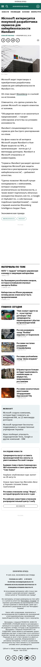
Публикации (15, 12)
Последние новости (12, 451)
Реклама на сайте (16, 579)
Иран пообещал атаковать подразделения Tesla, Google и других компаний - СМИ (17, 436)
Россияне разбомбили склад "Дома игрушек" (27, 357)
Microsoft (22, 218)
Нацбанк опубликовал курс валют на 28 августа (19, 476)
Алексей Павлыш (7, 35)
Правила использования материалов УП (20, 584)
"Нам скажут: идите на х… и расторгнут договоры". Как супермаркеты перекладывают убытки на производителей (28, 317)
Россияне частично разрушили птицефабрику (26, 345)
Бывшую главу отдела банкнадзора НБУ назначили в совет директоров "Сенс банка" (20, 467)
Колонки (25, 12)
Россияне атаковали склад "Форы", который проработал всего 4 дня (19, 493)
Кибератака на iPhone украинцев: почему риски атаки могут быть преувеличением (17, 294)
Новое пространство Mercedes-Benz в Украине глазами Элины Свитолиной (20, 484)
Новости (5, 12)
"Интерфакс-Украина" (28, 601)
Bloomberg (22, 94)
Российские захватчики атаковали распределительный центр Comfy (19, 500)
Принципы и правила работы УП (20, 587)
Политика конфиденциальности (20, 582)
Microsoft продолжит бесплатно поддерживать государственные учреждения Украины (18, 427)
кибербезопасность (9, 218)
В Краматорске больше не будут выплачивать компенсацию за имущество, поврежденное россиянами (27, 375)
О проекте (28, 579)
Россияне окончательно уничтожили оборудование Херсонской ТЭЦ (28, 392)
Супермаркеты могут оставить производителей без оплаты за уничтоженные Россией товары (18, 457)
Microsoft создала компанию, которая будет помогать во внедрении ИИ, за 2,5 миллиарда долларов (18, 416)
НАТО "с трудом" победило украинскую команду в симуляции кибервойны (19, 272)
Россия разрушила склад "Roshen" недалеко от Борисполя (28, 332)
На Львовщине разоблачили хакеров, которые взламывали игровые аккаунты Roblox (19, 282)
